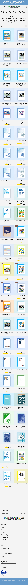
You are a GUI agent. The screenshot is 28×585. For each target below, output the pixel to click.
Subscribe (24, 513)
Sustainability (4, 535)
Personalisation (5, 548)
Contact (3, 530)
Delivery (3, 551)
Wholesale (3, 540)
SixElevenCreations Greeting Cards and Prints (12, 580)
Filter (4, 26)
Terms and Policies (14, 583)
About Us (3, 527)
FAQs (2, 556)
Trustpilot (3, 567)
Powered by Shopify (23, 580)
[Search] (4, 6)
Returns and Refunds (6, 553)
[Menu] (1, 7)
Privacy (3, 532)
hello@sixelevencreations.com (8, 563)
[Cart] (26, 6)
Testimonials (4, 537)
